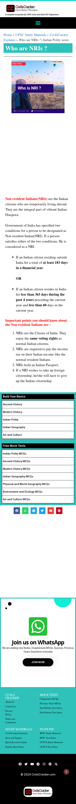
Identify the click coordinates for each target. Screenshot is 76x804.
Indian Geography (14, 427)
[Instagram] (44, 764)
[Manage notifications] (66, 772)
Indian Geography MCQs (18, 476)
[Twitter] (26, 764)
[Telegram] (38, 764)
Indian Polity (10, 419)
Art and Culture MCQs (16, 499)
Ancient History (12, 404)
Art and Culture (12, 434)
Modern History (12, 412)
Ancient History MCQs (16, 461)
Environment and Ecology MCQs (22, 491)
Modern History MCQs (16, 468)
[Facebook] (20, 764)
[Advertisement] (38, 157)
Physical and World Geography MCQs (26, 484)
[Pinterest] (50, 764)
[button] (38, 23)
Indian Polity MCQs (14, 453)
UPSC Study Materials (30, 34)
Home (8, 34)
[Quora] (56, 764)
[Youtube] (32, 764)
